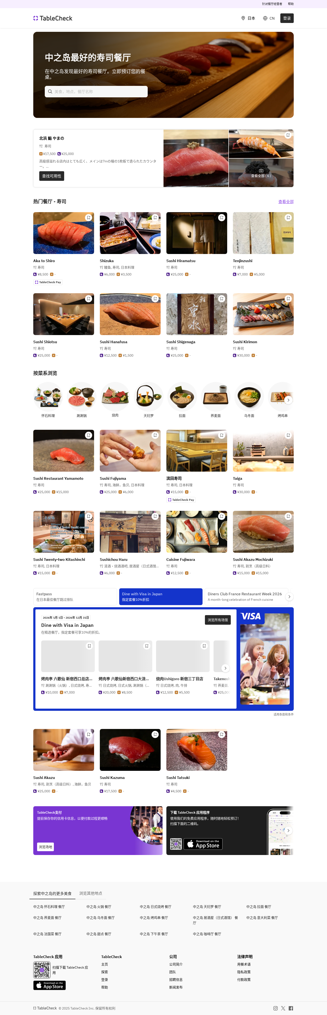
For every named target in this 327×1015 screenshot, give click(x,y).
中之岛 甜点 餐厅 (98, 934)
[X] (283, 1008)
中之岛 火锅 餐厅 (98, 907)
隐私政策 (244, 972)
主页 (104, 964)
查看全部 (286, 201)
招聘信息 (176, 979)
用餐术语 (244, 964)
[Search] (50, 91)
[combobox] (96, 91)
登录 (287, 18)
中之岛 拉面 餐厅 (258, 907)
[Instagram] (275, 1008)
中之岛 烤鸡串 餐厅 (154, 918)
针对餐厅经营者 (272, 4)
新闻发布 (176, 987)
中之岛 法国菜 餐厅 (47, 934)
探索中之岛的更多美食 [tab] (52, 893)
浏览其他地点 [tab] (90, 893)
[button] (119, 267)
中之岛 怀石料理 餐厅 (49, 907)
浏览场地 (45, 847)
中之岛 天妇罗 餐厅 (207, 907)
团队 (172, 972)
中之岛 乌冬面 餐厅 (100, 918)
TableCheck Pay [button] (50, 282)
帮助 (291, 4)
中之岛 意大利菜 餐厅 (262, 918)
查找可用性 (51, 176)
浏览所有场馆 (218, 620)
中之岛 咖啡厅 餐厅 (207, 934)
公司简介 (176, 964)
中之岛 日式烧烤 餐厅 (155, 907)
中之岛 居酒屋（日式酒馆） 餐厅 (215, 920)
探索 (104, 972)
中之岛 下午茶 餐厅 (154, 934)
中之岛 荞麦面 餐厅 (47, 918)
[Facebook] (291, 1008)
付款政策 (244, 979)
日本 (251, 18)
